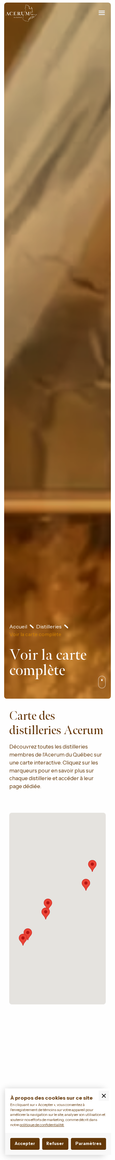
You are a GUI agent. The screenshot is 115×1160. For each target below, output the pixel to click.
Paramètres (88, 1143)
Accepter (25, 1143)
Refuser (55, 1143)
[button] (102, 13)
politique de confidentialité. (41, 1125)
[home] (27, 13)
